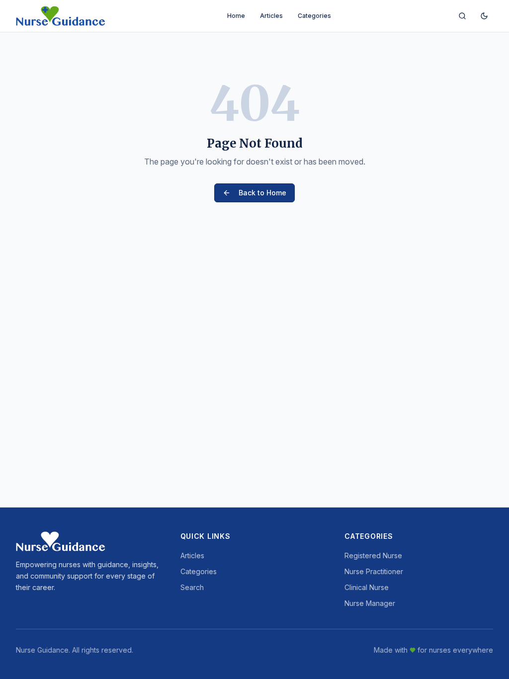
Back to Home (262, 192)
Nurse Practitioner (373, 571)
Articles (271, 15)
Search (192, 587)
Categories (314, 15)
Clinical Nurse (366, 587)
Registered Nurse (373, 555)
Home (236, 15)
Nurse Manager (369, 603)
